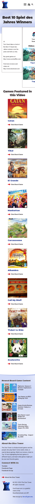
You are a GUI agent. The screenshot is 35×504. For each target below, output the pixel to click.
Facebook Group (7, 470)
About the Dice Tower (12, 477)
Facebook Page (7, 468)
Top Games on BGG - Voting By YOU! (25, 397)
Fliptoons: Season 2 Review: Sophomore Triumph (24, 387)
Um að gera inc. (28, 497)
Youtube (4, 466)
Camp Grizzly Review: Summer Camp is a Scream (25, 407)
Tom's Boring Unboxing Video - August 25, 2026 (23, 426)
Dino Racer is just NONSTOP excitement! (24, 416)
